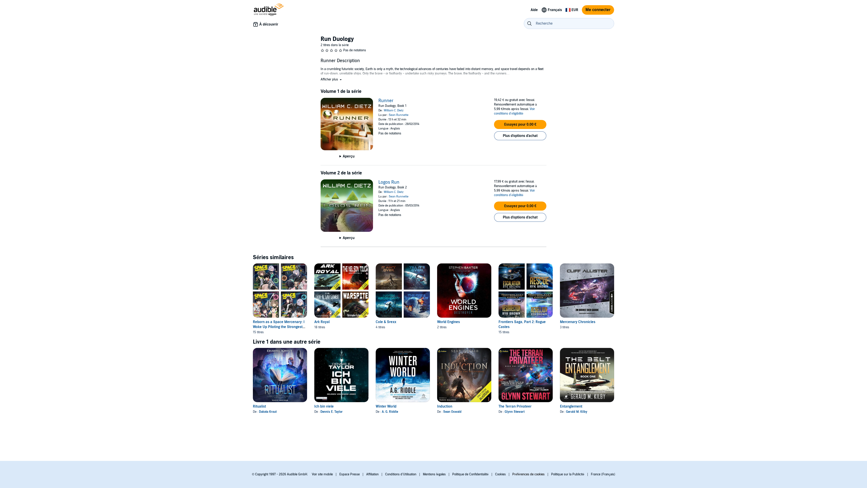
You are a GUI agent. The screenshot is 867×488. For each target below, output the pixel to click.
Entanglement (571, 406)
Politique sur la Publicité (567, 474)
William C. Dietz (393, 110)
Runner (386, 100)
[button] (332, 79)
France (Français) (603, 474)
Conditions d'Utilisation (400, 474)
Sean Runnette (398, 115)
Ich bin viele (324, 406)
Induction (444, 406)
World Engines (448, 322)
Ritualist (259, 406)
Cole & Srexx (386, 322)
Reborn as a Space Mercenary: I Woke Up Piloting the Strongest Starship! (279, 327)
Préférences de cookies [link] (528, 474)
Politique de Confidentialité (470, 474)
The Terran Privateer (515, 406)
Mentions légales (434, 474)
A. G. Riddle (390, 412)
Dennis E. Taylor (331, 412)
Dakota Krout (268, 412)
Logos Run (388, 182)
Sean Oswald (452, 412)
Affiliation (372, 474)
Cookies (500, 474)
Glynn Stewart (514, 412)
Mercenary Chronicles (577, 322)
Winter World (386, 406)
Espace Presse (349, 474)
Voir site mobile (322, 474)
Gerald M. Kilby (576, 412)
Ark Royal (322, 322)
